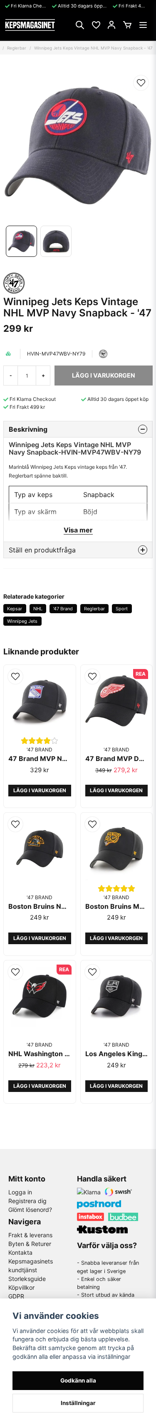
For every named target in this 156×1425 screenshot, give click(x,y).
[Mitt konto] (111, 25)
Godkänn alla (78, 1380)
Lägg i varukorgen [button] (39, 790)
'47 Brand (63, 609)
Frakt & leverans (30, 1234)
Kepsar (14, 609)
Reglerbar (16, 47)
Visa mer (78, 530)
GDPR (16, 1296)
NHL (37, 609)
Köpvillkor (21, 1287)
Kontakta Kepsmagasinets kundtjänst (30, 1261)
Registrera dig (27, 1200)
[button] (141, 82)
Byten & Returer (29, 1243)
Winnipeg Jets (22, 621)
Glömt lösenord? (30, 1209)
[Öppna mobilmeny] (143, 25)
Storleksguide (27, 1278)
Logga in (20, 1192)
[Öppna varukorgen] (127, 25)
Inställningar (78, 1403)
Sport (122, 609)
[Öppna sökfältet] (80, 25)
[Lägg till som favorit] (96, 25)
